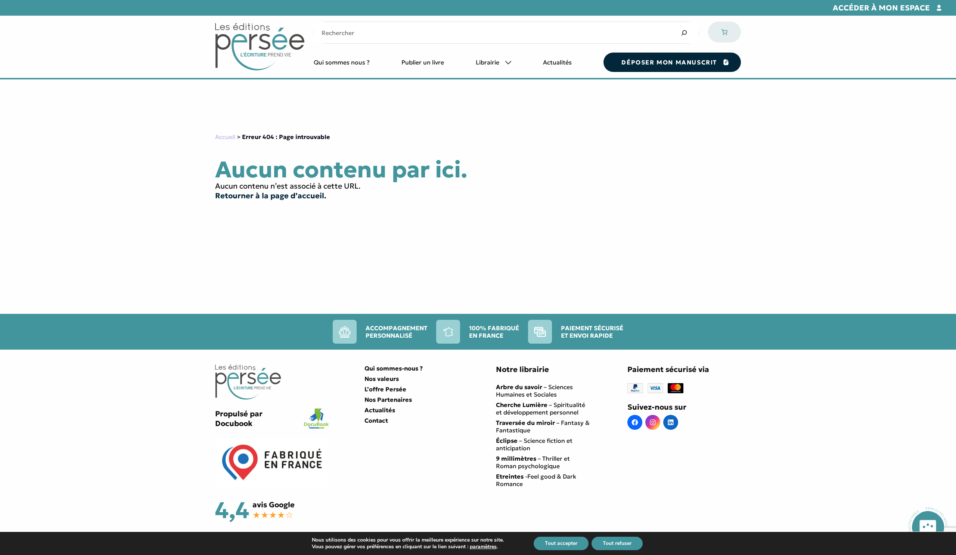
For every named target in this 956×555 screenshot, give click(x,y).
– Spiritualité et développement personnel (540, 408)
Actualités (557, 62)
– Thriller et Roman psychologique (533, 462)
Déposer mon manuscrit (669, 62)
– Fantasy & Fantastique (543, 426)
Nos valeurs (381, 378)
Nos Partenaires (388, 399)
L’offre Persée (385, 389)
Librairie (487, 62)
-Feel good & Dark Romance (536, 480)
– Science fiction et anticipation (534, 444)
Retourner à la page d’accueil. (270, 196)
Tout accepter (561, 543)
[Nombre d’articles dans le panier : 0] (724, 32)
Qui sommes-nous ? (393, 368)
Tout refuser (617, 543)
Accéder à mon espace (881, 8)
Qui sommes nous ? (342, 62)
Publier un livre (422, 62)
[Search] (684, 32)
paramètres (483, 546)
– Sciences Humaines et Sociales (534, 390)
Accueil (225, 137)
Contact (376, 420)
